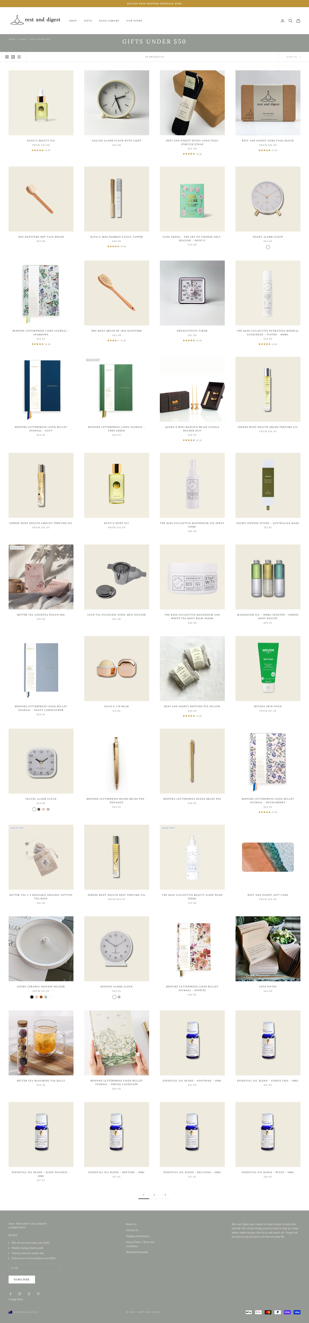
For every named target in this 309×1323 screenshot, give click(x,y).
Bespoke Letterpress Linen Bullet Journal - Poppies (192, 988)
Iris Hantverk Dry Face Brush (41, 236)
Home (12, 39)
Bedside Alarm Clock (116, 986)
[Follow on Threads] (29, 1294)
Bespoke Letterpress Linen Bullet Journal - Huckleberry (268, 800)
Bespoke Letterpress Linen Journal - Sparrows (41, 332)
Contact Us (132, 1230)
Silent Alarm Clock (268, 236)
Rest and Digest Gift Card (268, 895)
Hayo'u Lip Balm (116, 706)
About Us (131, 1224)
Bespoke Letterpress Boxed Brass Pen (192, 798)
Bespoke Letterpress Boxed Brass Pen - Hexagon (117, 800)
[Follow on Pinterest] (38, 1294)
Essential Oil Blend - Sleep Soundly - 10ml (41, 1174)
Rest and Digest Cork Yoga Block (268, 140)
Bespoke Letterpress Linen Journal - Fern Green (116, 429)
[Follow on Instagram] (19, 1294)
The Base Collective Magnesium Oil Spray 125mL (192, 525)
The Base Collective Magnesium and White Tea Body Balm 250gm (192, 616)
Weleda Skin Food (268, 706)
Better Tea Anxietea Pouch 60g (41, 614)
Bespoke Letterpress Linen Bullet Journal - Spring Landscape (116, 1082)
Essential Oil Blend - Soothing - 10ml (192, 1080)
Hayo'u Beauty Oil (41, 140)
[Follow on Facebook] (10, 1294)
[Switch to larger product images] (7, 57)
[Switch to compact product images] (19, 57)
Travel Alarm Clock (41, 798)
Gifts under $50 (40, 39)
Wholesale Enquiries (137, 1252)
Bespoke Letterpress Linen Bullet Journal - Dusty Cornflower (41, 708)
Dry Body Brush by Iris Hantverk (116, 330)
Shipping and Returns (137, 1236)
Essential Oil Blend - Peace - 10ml (268, 1172)
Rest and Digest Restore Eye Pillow (192, 706)
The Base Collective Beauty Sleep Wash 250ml (192, 897)
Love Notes (268, 986)
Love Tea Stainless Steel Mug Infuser (116, 614)
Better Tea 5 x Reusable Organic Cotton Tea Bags (40, 897)
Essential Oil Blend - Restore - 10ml (117, 1172)
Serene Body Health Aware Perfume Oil (268, 427)
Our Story (135, 20)
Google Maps (16, 1299)
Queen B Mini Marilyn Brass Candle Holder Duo (192, 429)
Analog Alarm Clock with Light (117, 140)
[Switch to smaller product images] (13, 57)
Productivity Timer (192, 330)
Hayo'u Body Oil (116, 523)
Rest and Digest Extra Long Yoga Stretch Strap (192, 142)
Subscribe (22, 1279)
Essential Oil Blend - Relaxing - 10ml (192, 1172)
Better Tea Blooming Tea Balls (41, 1080)
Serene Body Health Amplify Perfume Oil (40, 523)
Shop (73, 20)
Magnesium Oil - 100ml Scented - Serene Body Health (268, 616)
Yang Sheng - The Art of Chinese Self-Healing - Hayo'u (192, 238)
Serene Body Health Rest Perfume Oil (117, 895)
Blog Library (109, 20)
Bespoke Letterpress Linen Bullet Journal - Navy (41, 429)
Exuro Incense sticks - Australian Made (268, 523)
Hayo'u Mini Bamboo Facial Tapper (116, 236)
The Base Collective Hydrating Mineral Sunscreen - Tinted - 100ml (268, 332)
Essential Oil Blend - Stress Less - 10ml (268, 1080)
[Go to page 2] (165, 1195)
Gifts (88, 20)
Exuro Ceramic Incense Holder (41, 986)
